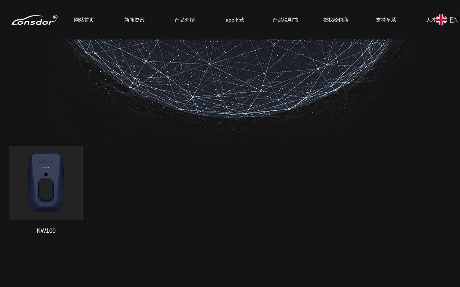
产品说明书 (285, 20)
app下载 (235, 20)
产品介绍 (185, 20)
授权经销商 (335, 20)
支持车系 (386, 20)
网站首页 (84, 20)
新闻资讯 (134, 20)
